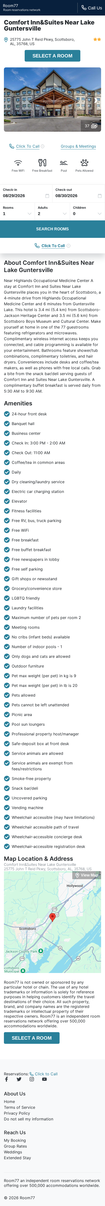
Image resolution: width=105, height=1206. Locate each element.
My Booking (15, 1140)
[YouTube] (44, 1080)
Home (9, 1101)
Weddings (13, 1152)
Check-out (63, 190)
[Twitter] (19, 1080)
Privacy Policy (17, 1113)
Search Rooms (52, 229)
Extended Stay (17, 1157)
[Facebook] (6, 1080)
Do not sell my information (28, 1119)
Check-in (10, 190)
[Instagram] (31, 1080)
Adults (43, 207)
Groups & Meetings (78, 146)
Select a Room (52, 55)
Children (79, 207)
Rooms (8, 207)
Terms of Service (19, 1107)
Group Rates (15, 1146)
